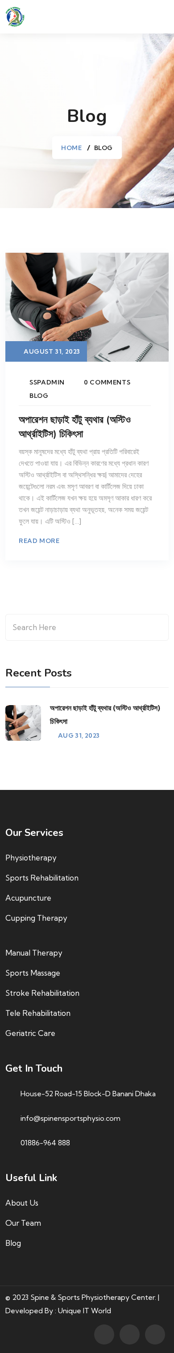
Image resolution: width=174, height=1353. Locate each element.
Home (71, 148)
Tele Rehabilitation (37, 1013)
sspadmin (47, 382)
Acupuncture (28, 897)
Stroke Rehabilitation (42, 993)
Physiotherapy (31, 857)
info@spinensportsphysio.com (70, 1118)
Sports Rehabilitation (42, 877)
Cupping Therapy (36, 918)
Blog (38, 396)
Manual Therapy (33, 952)
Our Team (23, 1223)
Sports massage (32, 972)
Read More (39, 541)
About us (21, 1202)
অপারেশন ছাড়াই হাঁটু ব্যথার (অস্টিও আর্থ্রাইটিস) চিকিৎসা (75, 427)
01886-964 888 (45, 1142)
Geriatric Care (30, 1033)
